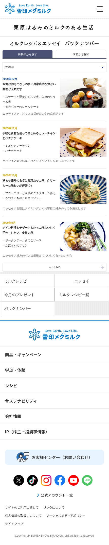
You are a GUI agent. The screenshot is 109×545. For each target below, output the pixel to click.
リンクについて (53, 507)
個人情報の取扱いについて (23, 515)
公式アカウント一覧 (57, 495)
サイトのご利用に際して (22, 507)
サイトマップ (14, 523)
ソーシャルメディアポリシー (65, 515)
